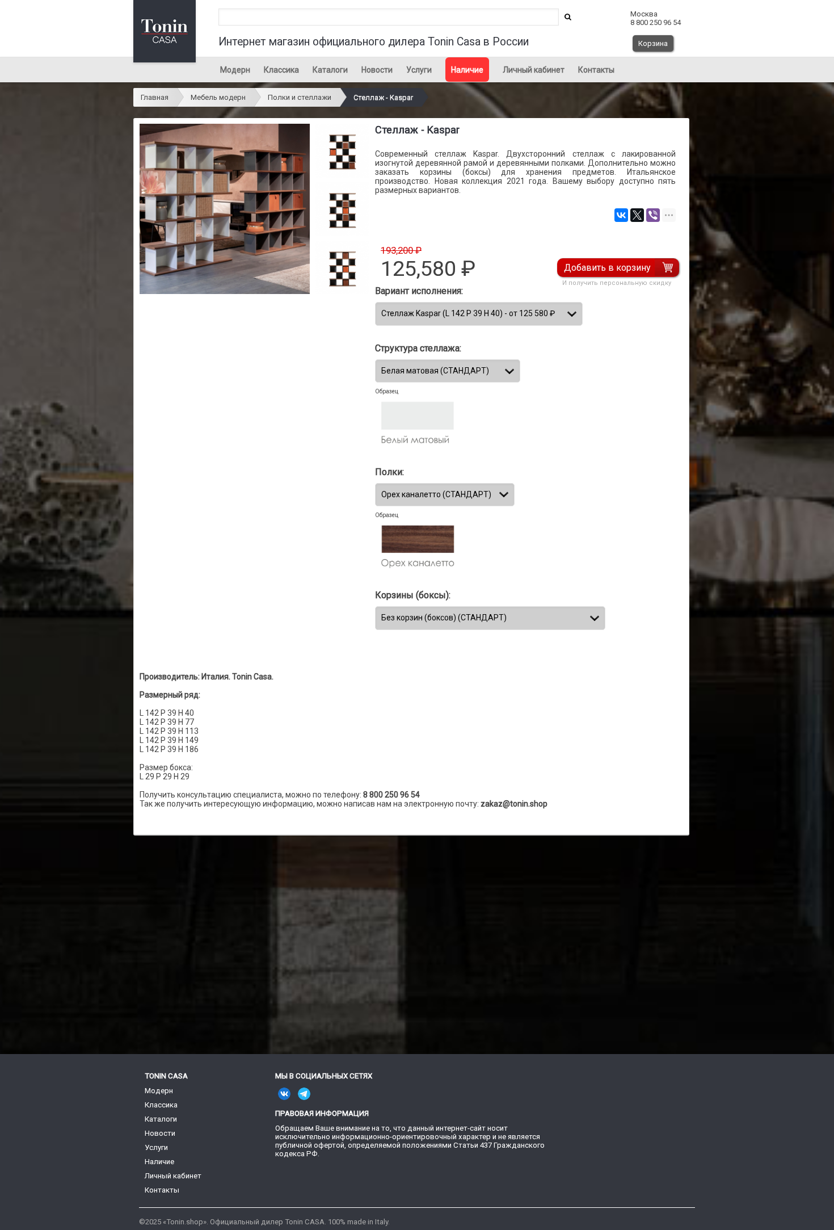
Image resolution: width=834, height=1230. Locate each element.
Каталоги (330, 69)
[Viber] (653, 215)
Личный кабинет (534, 69)
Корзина (653, 43)
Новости (377, 69)
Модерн (235, 69)
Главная (155, 97)
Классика (281, 69)
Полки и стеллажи (299, 97)
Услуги (419, 69)
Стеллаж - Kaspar (383, 97)
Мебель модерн (218, 97)
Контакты (596, 69)
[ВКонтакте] (621, 215)
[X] (637, 215)
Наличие (467, 69)
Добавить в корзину (607, 267)
